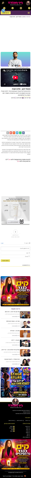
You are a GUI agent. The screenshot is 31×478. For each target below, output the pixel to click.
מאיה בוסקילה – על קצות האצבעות (12, 359)
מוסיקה (24, 16)
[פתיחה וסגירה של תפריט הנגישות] (3, 10)
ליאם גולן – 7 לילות (15, 340)
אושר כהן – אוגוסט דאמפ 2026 (13, 321)
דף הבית (28, 16)
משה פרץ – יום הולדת (15, 330)
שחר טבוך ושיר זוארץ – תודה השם (12, 311)
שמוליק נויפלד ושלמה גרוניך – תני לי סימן (11, 349)
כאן (9, 159)
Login (2, 243)
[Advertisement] (15, 35)
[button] (28, 12)
